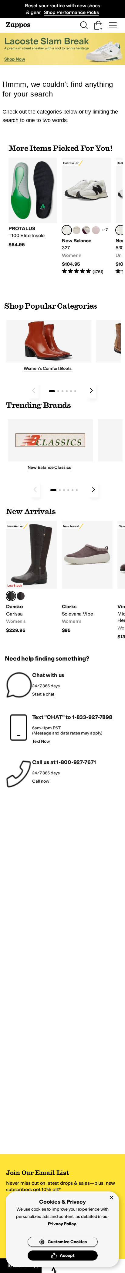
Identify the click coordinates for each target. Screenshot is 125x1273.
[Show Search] (84, 25)
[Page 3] (62, 391)
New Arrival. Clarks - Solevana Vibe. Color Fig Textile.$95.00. (87, 577)
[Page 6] (75, 391)
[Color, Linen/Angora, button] (76, 230)
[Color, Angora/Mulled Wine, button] (86, 230)
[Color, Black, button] (20, 596)
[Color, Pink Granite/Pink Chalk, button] (96, 230)
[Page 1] (52, 391)
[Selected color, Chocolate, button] (11, 596)
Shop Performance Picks (71, 12)
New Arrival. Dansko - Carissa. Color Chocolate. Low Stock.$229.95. (31, 577)
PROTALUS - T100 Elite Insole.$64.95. (32, 203)
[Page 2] (58, 391)
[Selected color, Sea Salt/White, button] (67, 230)
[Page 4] (67, 391)
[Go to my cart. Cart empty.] (98, 25)
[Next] (91, 390)
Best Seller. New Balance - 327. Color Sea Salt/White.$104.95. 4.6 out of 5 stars (86, 216)
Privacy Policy (62, 1223)
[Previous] (34, 390)
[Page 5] (71, 391)
